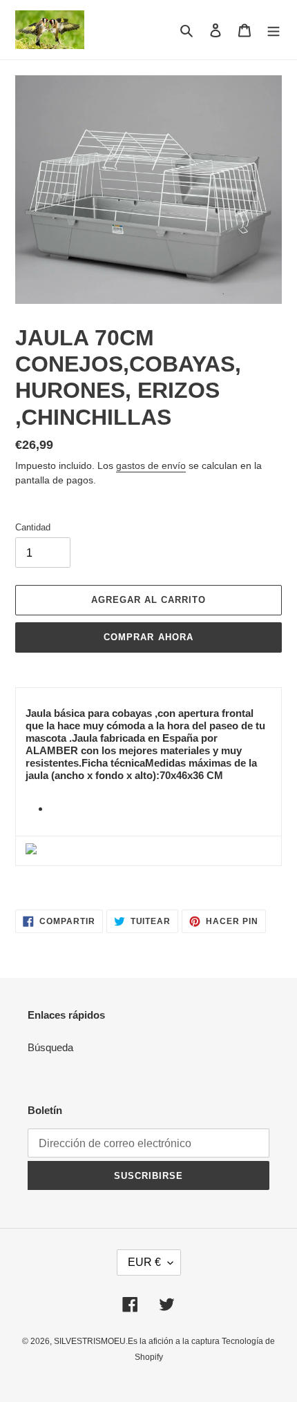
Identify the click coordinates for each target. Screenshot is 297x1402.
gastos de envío (151, 465)
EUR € (144, 1262)
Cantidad (32, 527)
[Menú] (273, 30)
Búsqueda (50, 1047)
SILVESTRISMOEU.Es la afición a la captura (138, 1341)
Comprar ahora (148, 637)
